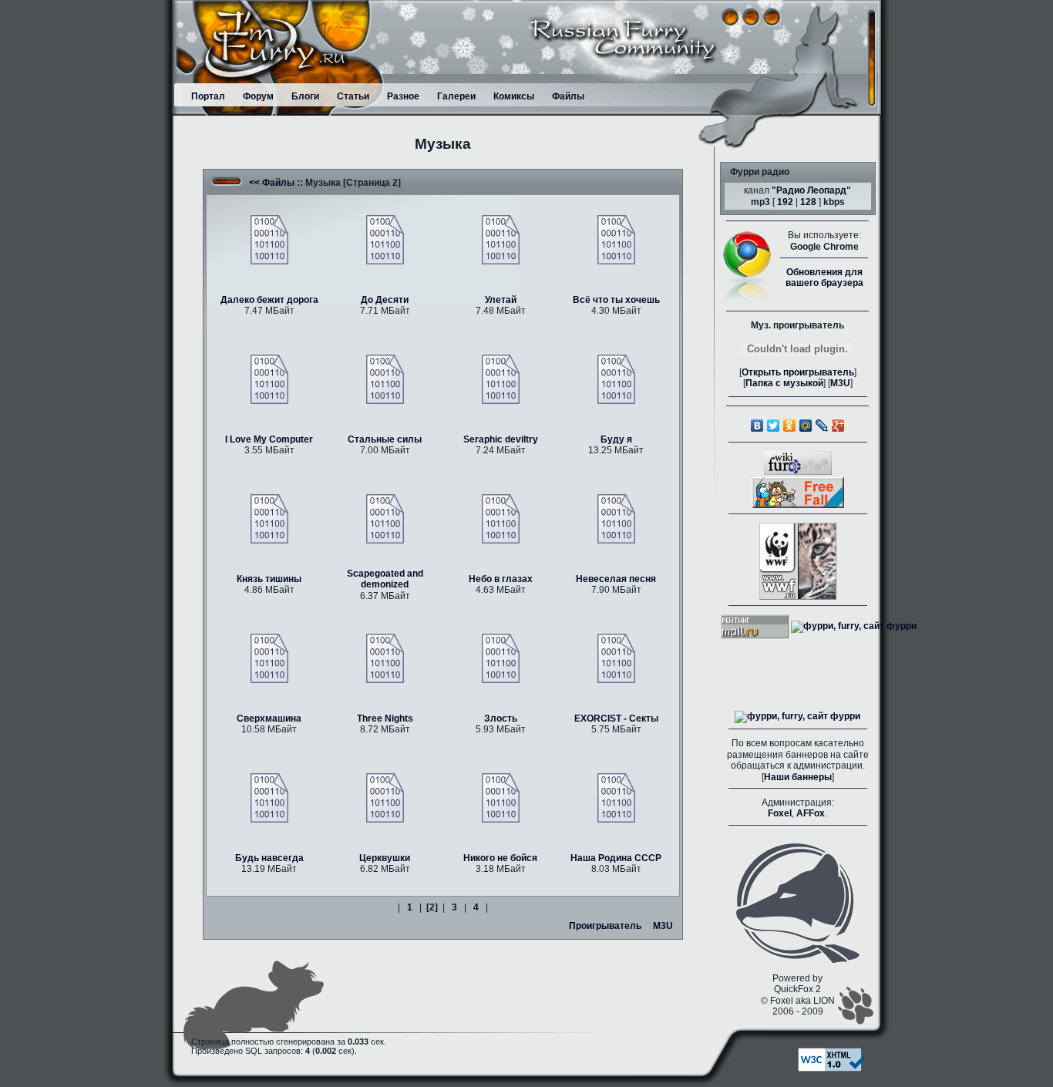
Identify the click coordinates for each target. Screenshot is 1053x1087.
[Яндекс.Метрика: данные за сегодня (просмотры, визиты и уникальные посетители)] (797, 717)
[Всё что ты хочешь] (616, 239)
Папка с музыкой (784, 383)
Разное (403, 96)
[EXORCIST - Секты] (616, 657)
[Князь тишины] (269, 518)
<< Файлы (271, 182)
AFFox (810, 813)
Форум (258, 96)
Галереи (456, 96)
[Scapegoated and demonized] (385, 518)
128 (808, 202)
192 (785, 202)
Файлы (568, 96)
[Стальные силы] (385, 378)
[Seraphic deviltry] (501, 378)
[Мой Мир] (806, 426)
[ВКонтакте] (757, 426)
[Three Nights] (385, 657)
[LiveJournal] (822, 426)
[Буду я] (616, 378)
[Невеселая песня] (616, 518)
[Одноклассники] (790, 426)
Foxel (780, 813)
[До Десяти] (385, 239)
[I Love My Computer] (269, 378)
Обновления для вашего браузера (824, 277)
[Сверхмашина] (269, 657)
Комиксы (513, 96)
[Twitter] (773, 426)
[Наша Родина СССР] (616, 797)
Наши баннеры (798, 777)
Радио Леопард (811, 190)
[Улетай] (501, 239)
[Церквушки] (385, 797)
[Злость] (501, 657)
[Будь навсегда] (269, 797)
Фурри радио (759, 172)
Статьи (353, 96)
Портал (208, 96)
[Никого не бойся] (501, 797)
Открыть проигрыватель (798, 372)
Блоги (305, 96)
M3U (663, 925)
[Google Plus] (838, 426)
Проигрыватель (605, 925)
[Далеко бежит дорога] (269, 239)
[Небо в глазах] (501, 518)
